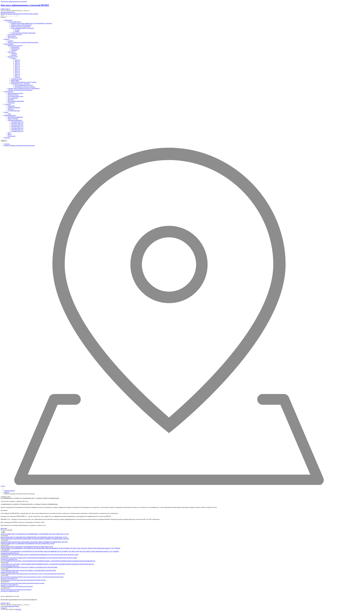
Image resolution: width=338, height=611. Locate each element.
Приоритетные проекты (15, 45)
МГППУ (18, 609)
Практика (11, 109)
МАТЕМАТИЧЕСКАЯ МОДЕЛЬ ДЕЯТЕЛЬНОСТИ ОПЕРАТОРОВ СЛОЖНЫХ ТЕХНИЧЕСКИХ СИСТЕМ (34, 542)
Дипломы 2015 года (17, 123)
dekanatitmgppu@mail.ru (8, 12)
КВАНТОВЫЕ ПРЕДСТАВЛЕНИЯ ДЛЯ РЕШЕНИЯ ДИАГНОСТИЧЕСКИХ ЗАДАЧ (27, 546)
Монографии (15, 80)
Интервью (11, 99)
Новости (6, 39)
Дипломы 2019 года (17, 129)
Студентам (7, 104)
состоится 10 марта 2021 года (9, 565)
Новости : (4, 140)
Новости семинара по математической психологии (23, 42)
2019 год (17, 63)
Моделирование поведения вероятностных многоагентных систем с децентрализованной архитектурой (32, 577)
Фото (9, 114)
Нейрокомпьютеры (10, 115)
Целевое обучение (13, 94)
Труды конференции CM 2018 (24, 85)
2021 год (17, 60)
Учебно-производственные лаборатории (23, 33)
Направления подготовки (15, 93)
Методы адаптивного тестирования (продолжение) (16, 589)
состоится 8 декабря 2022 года (10, 553)
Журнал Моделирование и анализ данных (23, 82)
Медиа (6, 112)
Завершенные (15, 48)
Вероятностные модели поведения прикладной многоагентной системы (22, 583)
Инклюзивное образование (16, 101)
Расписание (11, 106)
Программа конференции (15, 117)
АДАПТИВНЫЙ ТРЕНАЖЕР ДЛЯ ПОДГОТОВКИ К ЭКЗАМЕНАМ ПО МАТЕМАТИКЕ (28, 570)
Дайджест (14, 50)
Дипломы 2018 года (17, 128)
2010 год (17, 77)
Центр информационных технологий (22, 28)
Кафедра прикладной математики (21, 25)
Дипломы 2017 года (17, 126)
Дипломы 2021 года (17, 131)
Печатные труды (13, 56)
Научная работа (9, 44)
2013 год (17, 72)
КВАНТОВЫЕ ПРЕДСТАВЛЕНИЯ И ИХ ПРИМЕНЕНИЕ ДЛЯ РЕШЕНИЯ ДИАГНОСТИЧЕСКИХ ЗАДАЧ (34, 537)
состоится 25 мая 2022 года (9, 559)
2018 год (17, 64)
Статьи (13, 58)
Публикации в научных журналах (25, 87)
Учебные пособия (16, 79)
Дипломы (14, 53)
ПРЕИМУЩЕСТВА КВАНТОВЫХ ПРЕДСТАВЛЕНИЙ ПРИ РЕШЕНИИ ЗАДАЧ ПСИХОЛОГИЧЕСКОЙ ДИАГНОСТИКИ (39, 558)
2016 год (17, 68)
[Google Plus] (4, 532)
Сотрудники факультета (15, 34)
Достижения (11, 52)
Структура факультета (14, 21)
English (17, 31)
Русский (17, 29)
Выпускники (12, 36)
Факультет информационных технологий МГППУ (25, 5)
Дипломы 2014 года (17, 121)
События (10, 41)
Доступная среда (13, 37)
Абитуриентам (8, 91)
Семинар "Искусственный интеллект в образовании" (24, 88)
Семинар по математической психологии (20, 90)
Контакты (7, 137)
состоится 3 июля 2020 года (9, 578)
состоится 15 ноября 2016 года (10, 591)
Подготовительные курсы (15, 96)
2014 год (17, 71)
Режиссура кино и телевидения (20, 26)
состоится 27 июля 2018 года (9, 585)
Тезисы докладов (13, 118)
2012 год (17, 74)
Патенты (14, 55)
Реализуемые (15, 47)
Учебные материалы (14, 107)
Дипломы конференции (15, 120)
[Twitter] (2, 532)
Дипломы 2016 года (17, 125)
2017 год (17, 66)
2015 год (17, 69)
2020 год (17, 61)
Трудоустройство (13, 98)
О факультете (8, 20)
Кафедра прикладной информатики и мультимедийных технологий (31, 23)
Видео (10, 134)
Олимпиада (11, 102)
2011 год (17, 75)
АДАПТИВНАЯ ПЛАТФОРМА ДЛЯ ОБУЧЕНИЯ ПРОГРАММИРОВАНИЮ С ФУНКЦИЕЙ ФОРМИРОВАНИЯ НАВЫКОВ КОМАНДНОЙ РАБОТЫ (47, 564)
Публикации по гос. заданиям (20, 83)
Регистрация (11, 136)
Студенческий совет (14, 110)
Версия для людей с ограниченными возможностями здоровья (19, 13)
